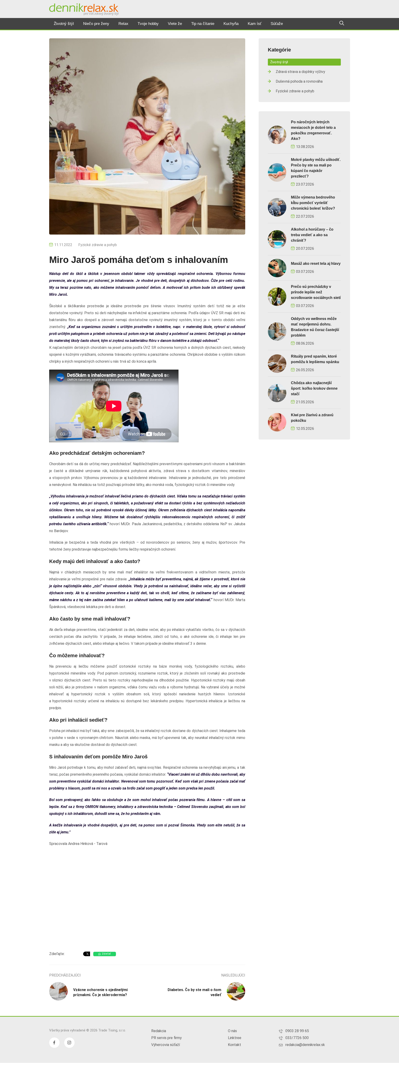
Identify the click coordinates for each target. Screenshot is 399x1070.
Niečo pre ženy (96, 23)
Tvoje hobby (148, 23)
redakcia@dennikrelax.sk (305, 1045)
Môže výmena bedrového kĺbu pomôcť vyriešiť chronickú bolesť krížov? (313, 202)
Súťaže (277, 23)
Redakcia (158, 1031)
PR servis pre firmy (166, 1038)
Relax (123, 23)
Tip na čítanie (202, 23)
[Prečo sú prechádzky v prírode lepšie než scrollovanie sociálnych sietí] (277, 296)
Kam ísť (254, 23)
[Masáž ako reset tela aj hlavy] (277, 267)
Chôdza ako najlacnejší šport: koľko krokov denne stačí (314, 388)
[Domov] (83, 9)
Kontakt (234, 1045)
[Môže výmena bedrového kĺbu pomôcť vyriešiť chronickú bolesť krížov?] (277, 207)
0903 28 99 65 (297, 1031)
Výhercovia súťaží (165, 1045)
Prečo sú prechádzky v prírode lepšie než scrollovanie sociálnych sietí (316, 292)
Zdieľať (106, 953)
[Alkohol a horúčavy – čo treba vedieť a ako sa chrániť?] (277, 239)
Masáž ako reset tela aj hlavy (316, 263)
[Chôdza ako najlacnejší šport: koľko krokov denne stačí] (277, 392)
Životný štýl (64, 23)
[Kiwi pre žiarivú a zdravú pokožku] (277, 422)
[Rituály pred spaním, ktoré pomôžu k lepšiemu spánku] (277, 363)
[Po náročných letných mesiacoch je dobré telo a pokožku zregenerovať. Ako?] (277, 134)
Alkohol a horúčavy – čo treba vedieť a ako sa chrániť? (312, 234)
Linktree (234, 1038)
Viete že (175, 23)
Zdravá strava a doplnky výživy (300, 71)
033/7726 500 (297, 1038)
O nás (232, 1031)
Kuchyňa (231, 23)
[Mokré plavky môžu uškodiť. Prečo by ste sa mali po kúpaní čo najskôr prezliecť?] (277, 172)
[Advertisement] (147, 910)
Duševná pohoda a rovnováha (299, 81)
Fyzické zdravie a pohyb (97, 245)
